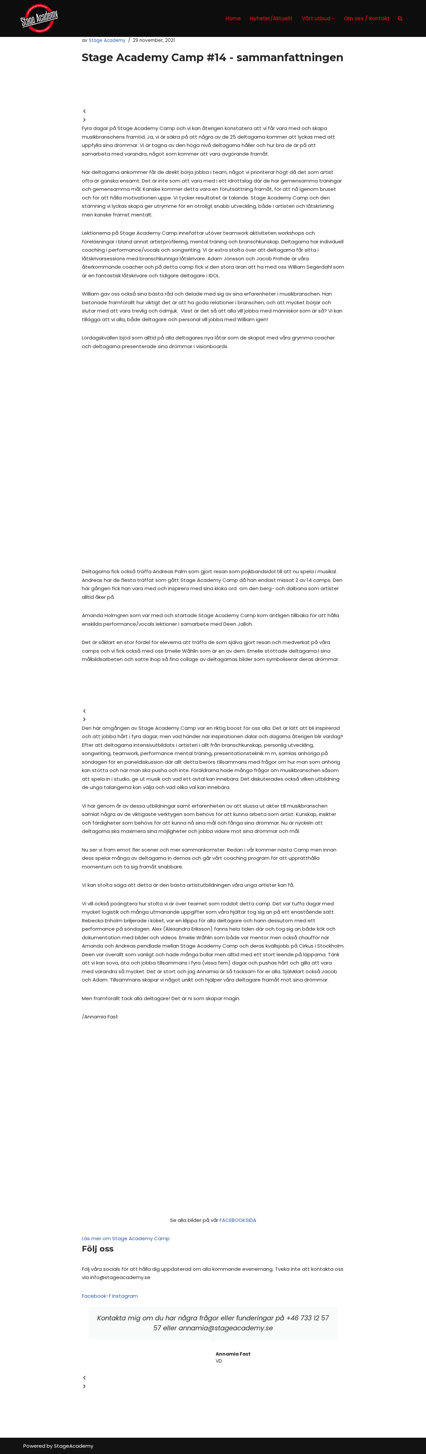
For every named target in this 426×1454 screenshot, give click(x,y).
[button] (333, 18)
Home (233, 18)
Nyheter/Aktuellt (271, 18)
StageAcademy (73, 1445)
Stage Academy (107, 40)
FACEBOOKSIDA (238, 1220)
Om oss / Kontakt (367, 18)
